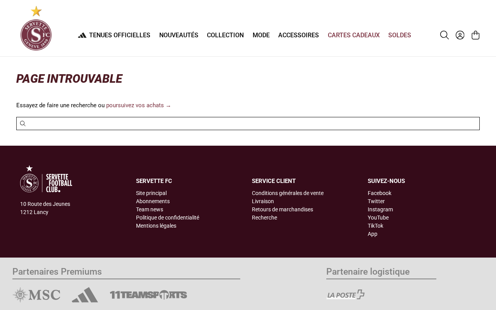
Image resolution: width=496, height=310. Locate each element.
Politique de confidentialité (167, 217)
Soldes (399, 35)
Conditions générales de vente (288, 193)
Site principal (151, 193)
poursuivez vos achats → (138, 105)
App (372, 234)
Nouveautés (178, 35)
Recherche (264, 217)
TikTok (375, 226)
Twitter (376, 201)
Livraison (263, 201)
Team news (149, 209)
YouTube (378, 217)
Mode (261, 35)
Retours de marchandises (282, 209)
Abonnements (153, 201)
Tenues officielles (119, 35)
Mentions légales (156, 226)
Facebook (379, 193)
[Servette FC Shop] (36, 28)
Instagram (380, 209)
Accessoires (298, 35)
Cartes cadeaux (354, 35)
